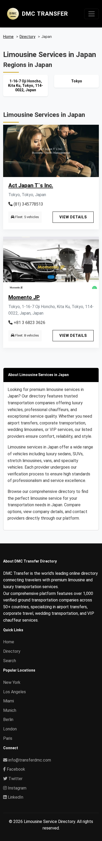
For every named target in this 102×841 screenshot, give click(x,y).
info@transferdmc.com (29, 760)
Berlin (8, 719)
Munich (9, 710)
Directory (11, 651)
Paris (7, 738)
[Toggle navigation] (91, 14)
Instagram (16, 788)
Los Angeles (14, 691)
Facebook (15, 769)
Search (9, 660)
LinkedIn (15, 797)
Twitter (14, 778)
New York (11, 682)
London (10, 728)
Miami (8, 700)
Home (8, 641)
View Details (73, 217)
